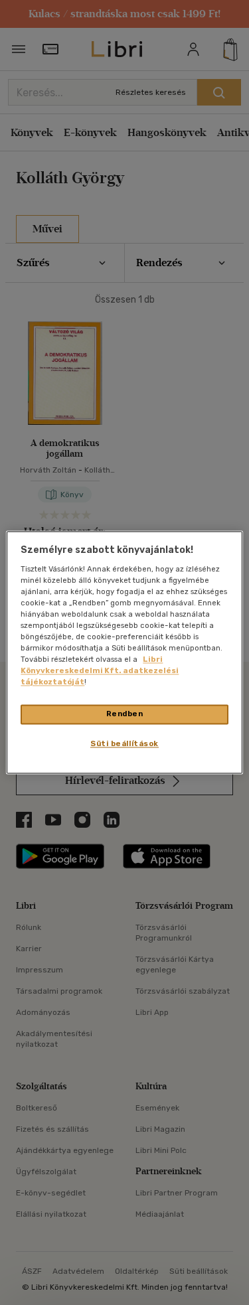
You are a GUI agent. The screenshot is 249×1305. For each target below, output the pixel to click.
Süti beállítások (124, 744)
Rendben (124, 714)
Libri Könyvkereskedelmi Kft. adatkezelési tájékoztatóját (100, 671)
